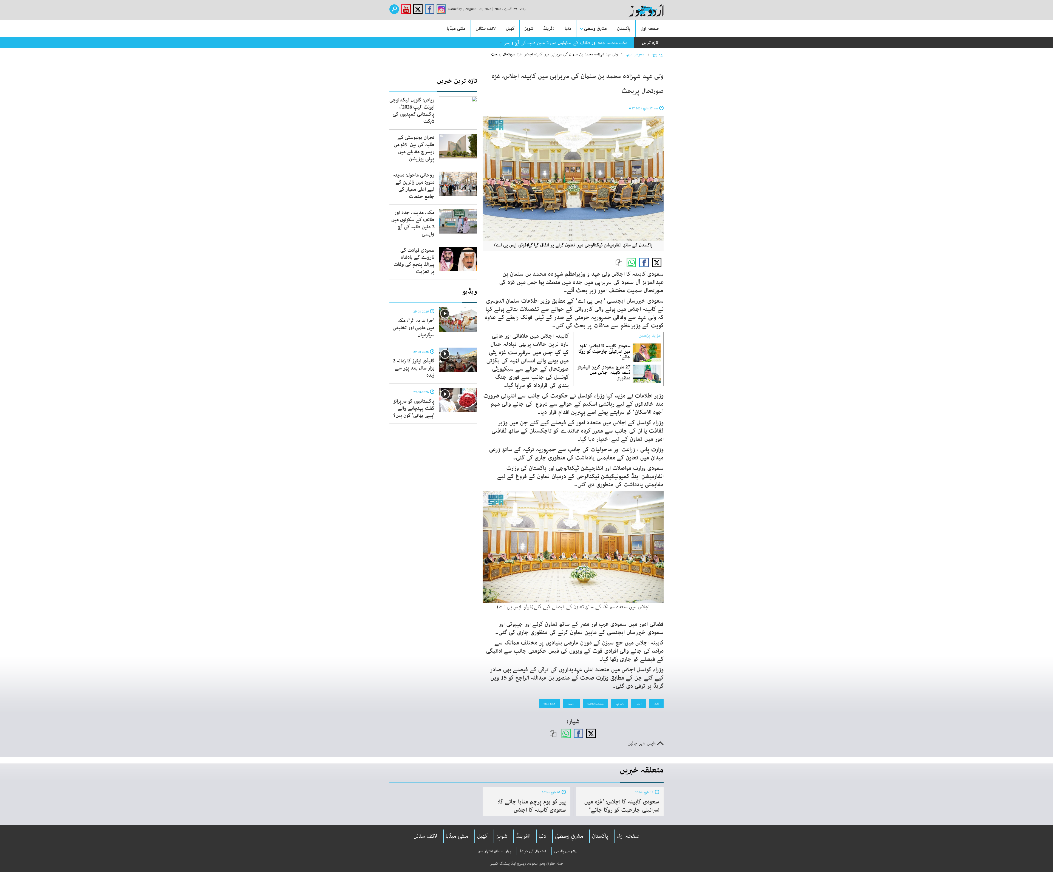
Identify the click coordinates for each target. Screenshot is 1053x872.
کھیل (510, 28)
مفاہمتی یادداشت (595, 704)
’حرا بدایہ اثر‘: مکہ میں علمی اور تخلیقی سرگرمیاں (413, 328)
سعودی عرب (635, 54)
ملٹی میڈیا (456, 28)
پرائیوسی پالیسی (566, 851)
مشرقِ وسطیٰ (569, 836)
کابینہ (656, 704)
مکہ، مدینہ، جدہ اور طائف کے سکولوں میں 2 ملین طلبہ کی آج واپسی (565, 42)
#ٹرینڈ (549, 28)
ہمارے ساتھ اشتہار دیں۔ (493, 851)
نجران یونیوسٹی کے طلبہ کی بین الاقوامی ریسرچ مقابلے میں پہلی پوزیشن (414, 148)
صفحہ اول (650, 28)
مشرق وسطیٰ (595, 28)
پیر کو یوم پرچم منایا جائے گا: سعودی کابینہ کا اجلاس (532, 805)
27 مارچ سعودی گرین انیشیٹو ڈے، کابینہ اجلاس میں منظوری (603, 372)
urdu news (549, 704)
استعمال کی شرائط (532, 851)
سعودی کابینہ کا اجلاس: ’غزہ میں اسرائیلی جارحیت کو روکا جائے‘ (604, 351)
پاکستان (623, 28)
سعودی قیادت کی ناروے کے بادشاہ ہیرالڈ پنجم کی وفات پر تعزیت (414, 260)
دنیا (568, 28)
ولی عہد (620, 704)
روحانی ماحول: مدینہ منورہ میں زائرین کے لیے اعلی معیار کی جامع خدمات (413, 185)
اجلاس (638, 704)
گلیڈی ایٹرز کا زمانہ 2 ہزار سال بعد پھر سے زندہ (413, 368)
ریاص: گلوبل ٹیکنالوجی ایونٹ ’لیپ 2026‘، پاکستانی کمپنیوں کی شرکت (411, 110)
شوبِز (501, 836)
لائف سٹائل (486, 28)
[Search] (394, 9)
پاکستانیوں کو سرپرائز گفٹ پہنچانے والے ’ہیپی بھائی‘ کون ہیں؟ (413, 408)
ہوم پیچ (658, 54)
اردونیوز (571, 704)
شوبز (529, 28)
